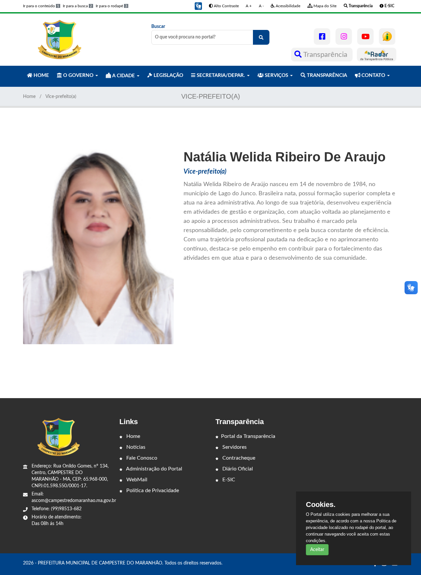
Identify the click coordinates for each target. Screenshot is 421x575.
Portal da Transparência (248, 436)
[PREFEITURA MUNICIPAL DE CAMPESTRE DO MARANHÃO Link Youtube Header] (365, 36)
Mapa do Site (324, 6)
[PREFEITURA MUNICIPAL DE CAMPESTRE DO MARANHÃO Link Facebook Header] (322, 36)
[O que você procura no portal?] (261, 37)
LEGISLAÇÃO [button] (167, 75)
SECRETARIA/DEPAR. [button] (220, 75)
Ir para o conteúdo (41, 6)
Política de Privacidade (152, 490)
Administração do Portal (153, 468)
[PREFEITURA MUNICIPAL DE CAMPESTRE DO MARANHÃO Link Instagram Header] (343, 36)
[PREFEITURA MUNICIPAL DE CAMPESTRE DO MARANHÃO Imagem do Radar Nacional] (376, 54)
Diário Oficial (237, 468)
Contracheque (238, 458)
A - (261, 6)
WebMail (136, 479)
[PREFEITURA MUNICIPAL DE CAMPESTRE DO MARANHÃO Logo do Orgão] (58, 39)
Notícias (135, 447)
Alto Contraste (226, 6)
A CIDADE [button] (123, 75)
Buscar (158, 26)
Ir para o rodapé (111, 6)
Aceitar (317, 549)
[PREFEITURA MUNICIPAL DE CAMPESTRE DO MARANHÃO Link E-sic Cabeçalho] (387, 36)
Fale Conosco (141, 458)
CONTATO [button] (373, 75)
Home (29, 96)
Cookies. (320, 504)
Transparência (325, 54)
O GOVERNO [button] (78, 75)
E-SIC (228, 479)
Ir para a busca (77, 6)
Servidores (234, 447)
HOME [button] (40, 75)
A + (249, 6)
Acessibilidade (287, 6)
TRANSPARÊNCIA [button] (326, 75)
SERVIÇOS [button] (276, 75)
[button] (198, 6)
